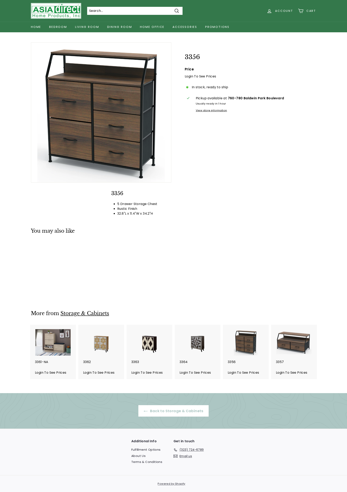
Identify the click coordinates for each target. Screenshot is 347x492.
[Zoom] (101, 112)
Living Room (87, 27)
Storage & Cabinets (84, 313)
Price (189, 69)
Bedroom (58, 27)
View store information (211, 110)
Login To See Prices (200, 76)
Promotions (217, 27)
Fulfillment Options (146, 449)
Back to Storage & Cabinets (176, 410)
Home (36, 27)
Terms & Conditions (146, 462)
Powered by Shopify (171, 484)
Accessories (184, 27)
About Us (138, 456)
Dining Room (119, 27)
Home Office (152, 27)
